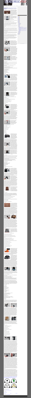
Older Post (16, 393)
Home (10, 393)
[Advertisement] (22, 11)
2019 (18, 19)
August (19, 24)
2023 (18, 17)
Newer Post (5, 393)
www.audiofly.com (11, 376)
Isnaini (23, 43)
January (19, 32)
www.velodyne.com (14, 376)
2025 (18, 16)
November (19, 23)
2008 (18, 34)
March (19, 31)
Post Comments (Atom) (8, 394)
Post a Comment (5, 392)
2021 (18, 18)
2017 (18, 20)
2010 (18, 33)
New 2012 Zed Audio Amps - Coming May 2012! (23, 28)
